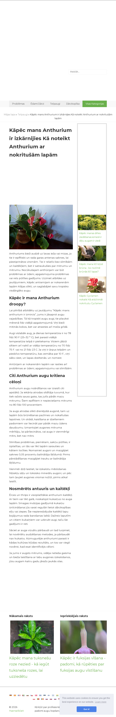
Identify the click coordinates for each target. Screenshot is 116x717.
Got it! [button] (87, 709)
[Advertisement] (58, 26)
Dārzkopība (73, 103)
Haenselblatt (16, 710)
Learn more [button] (100, 702)
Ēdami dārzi (37, 103)
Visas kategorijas (95, 103)
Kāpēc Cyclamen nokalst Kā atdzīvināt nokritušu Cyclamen (91, 300)
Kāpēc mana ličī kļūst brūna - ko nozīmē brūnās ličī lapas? (91, 268)
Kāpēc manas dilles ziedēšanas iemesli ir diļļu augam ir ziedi (90, 237)
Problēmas (18, 103)
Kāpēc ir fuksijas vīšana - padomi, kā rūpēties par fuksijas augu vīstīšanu (83, 664)
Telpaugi (55, 103)
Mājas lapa (9, 114)
